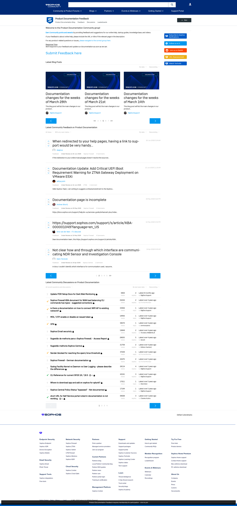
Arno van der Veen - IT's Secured (69, 232)
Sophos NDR (70, 459)
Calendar (148, 475)
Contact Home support (178, 461)
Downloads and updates (126, 443)
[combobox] (118, 4)
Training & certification (99, 480)
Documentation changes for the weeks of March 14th (141, 98)
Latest (147, 293)
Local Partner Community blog (102, 464)
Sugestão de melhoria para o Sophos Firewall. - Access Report (78, 338)
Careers (174, 488)
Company (174, 478)
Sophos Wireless (71, 456)
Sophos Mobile (45, 453)
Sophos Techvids (124, 456)
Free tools (43, 481)
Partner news (96, 470)
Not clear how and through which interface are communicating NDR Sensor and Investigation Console (96, 252)
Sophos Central (71, 470)
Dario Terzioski (62, 259)
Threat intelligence (124, 477)
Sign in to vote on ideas (48, 141)
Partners (108, 11)
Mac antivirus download (179, 464)
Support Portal (177, 11)
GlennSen (144, 384)
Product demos (176, 446)
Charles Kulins (145, 398)
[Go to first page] (94, 121)
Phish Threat (44, 467)
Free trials (174, 443)
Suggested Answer (47, 301)
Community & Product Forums (66, 11)
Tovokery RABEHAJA (148, 333)
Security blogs (123, 486)
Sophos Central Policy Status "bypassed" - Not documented (77, 390)
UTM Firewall (70, 453)
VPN (52, 324)
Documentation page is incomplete (79, 200)
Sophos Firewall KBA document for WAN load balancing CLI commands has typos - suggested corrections (77, 301)
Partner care (96, 473)
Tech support (122, 466)
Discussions (91, 22)
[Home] (56, 5)
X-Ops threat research (125, 480)
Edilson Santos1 (146, 347)
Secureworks (175, 491)
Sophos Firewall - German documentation (69, 360)
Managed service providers (101, 446)
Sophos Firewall (71, 443)
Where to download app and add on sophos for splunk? (75, 382)
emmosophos (145, 326)
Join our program (98, 450)
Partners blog (96, 461)
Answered (47, 375)
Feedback (81, 22)
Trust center (122, 483)
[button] (172, 4)
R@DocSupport (56, 113)
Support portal (123, 450)
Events (173, 481)
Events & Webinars (130, 11)
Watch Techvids (175, 63)
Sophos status (123, 462)
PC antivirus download (178, 467)
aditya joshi (61, 181)
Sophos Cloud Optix (72, 473)
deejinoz (60, 150)
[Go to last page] (111, 121)
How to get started (151, 443)
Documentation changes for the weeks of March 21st (102, 98)
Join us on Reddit (176, 50)
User (190, 4)
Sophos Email (44, 464)
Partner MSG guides (99, 467)
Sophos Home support (178, 457)
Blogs (91, 11)
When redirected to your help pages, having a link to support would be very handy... (95, 143)
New (185, 20)
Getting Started (154, 11)
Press (173, 484)
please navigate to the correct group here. (95, 40)
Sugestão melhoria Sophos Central (66, 346)
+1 (92, 375)
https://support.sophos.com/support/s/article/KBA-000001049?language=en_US (92, 225)
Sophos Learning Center (126, 459)
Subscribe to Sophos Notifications (177, 36)
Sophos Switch (71, 450)
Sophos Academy (124, 490)
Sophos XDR (44, 446)
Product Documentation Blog (65, 22)
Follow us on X (174, 43)
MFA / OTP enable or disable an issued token (70, 317)
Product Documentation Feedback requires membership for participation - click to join (118, 503)
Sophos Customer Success (127, 453)
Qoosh (143, 340)
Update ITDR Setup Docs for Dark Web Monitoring (72, 294)
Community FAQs (150, 446)
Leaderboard (149, 461)
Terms (52, 500)
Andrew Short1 (62, 204)
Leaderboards (102, 22)
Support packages (124, 446)
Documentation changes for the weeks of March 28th (63, 98)
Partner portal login (98, 477)
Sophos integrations (46, 478)
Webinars (148, 472)
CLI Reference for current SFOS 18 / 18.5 (69, 375)
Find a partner (97, 443)
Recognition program (152, 457)
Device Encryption (46, 450)
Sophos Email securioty (61, 331)
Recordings (149, 478)
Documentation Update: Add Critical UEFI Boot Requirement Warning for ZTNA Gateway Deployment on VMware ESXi (95, 172)
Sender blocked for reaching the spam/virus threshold (75, 353)
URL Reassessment (176, 57)
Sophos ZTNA (70, 446)
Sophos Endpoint (45, 443)
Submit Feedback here (64, 53)
